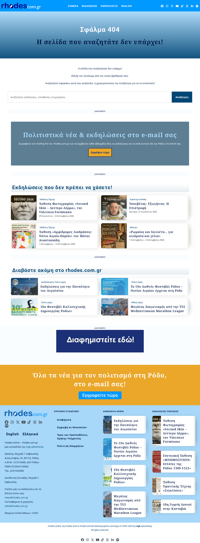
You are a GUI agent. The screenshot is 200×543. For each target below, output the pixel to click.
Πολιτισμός (60, 282)
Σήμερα (73, 6)
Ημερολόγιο (109, 6)
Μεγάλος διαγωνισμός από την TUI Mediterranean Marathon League (158, 309)
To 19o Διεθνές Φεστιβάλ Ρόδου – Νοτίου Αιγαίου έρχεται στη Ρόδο (157, 288)
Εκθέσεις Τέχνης (47, 199)
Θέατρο (133, 227)
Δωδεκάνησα (47, 282)
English (126, 6)
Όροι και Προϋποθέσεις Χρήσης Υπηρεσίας (72, 436)
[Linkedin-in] (192, 6)
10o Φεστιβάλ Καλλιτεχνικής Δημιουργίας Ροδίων (63, 309)
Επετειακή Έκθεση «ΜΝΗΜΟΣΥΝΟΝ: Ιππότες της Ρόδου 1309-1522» (177, 462)
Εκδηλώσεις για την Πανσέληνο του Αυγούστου (126, 425)
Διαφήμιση (64, 419)
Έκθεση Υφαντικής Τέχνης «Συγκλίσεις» (177, 486)
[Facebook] (162, 6)
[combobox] (89, 97)
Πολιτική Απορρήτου (70, 445)
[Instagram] (167, 6)
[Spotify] (197, 6)
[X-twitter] (172, 6)
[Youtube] (177, 6)
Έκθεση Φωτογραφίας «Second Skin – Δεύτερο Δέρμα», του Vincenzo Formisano (63, 208)
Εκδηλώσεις (89, 6)
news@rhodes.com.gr (16, 497)
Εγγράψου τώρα (100, 152)
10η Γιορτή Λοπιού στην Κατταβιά (177, 506)
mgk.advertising (34, 446)
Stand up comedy (138, 199)
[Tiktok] (182, 6)
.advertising (144, 526)
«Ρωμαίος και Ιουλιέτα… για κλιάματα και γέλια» (151, 234)
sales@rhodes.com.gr (16, 505)
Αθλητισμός (137, 302)
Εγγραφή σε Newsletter (72, 427)
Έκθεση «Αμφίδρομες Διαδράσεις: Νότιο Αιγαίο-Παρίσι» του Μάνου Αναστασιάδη (65, 236)
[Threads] (187, 6)
